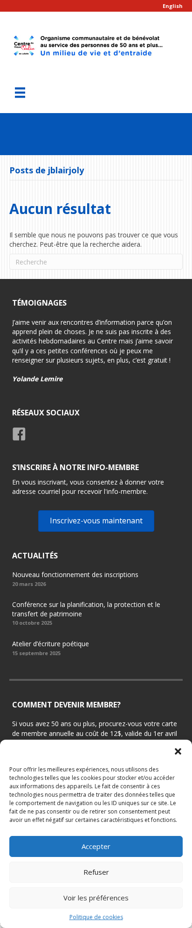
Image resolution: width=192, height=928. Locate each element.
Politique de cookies (96, 917)
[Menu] (20, 92)
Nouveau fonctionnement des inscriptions (75, 574)
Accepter (96, 846)
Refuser (96, 872)
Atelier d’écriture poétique (50, 643)
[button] (178, 751)
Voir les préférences (96, 897)
